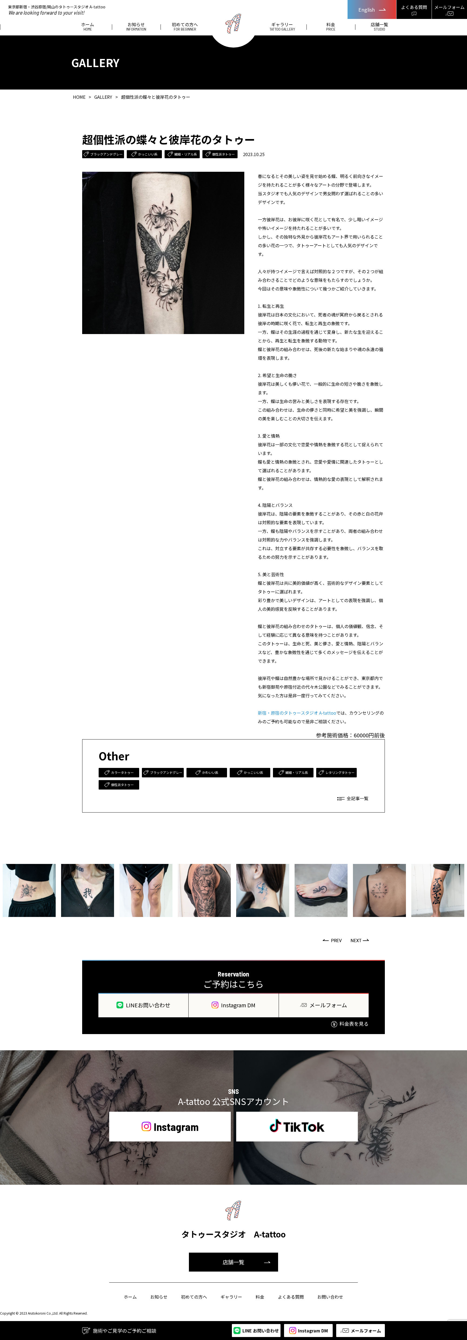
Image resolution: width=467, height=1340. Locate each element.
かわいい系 (210, 772)
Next (360, 940)
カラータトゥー (122, 772)
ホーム (87, 26)
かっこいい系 (148, 154)
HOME (79, 97)
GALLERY (103, 97)
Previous (332, 940)
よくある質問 (291, 1296)
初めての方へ (185, 26)
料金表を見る (354, 1023)
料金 (330, 26)
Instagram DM (238, 1005)
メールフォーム (328, 1005)
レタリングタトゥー (340, 772)
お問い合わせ (330, 1296)
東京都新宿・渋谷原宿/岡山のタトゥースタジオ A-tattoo (56, 9)
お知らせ (136, 26)
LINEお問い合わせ (148, 1005)
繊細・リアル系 (185, 154)
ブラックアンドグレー (106, 154)
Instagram (176, 1126)
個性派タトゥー (223, 154)
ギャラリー (282, 26)
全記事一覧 (357, 798)
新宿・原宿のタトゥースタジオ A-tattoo (297, 712)
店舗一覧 (379, 26)
